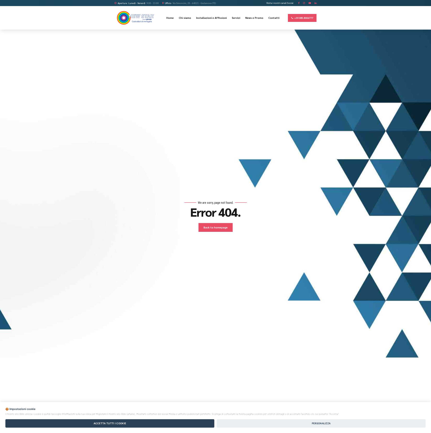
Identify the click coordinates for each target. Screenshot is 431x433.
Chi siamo (185, 17)
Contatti (273, 17)
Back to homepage (216, 227)
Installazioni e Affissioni (211, 17)
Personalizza (321, 423)
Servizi (236, 17)
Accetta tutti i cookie (110, 423)
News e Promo (254, 17)
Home (170, 17)
